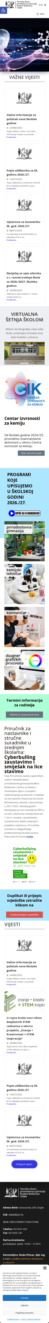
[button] (3, 10)
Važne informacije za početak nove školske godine (22, 119)
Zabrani (24, 1305)
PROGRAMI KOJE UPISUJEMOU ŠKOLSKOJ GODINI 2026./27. (20, 488)
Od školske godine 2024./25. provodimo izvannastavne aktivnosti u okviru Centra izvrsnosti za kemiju (24, 440)
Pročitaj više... (12, 137)
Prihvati (24, 1297)
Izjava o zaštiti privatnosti (30, 1319)
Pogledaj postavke (24, 1312)
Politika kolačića (13, 1319)
